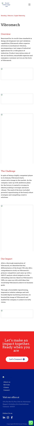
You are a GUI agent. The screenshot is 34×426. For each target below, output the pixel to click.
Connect (6, 390)
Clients (6, 387)
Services (6, 385)
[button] (29, 5)
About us (6, 382)
